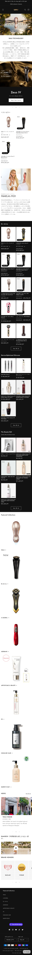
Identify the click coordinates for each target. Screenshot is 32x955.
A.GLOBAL (4, 617)
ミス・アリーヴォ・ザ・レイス (7, 339)
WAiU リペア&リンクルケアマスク (8, 454)
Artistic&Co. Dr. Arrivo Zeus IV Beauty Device (7, 157)
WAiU (2, 550)
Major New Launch (16, 100)
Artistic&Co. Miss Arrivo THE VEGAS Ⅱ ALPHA (22, 294)
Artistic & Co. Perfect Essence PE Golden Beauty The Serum (8, 397)
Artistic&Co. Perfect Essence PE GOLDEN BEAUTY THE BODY (23, 397)
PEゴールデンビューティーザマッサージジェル (23, 375)
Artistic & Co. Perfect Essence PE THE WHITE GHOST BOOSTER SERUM (8, 500)
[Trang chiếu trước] (12, 107)
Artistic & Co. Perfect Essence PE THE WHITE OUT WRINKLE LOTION (23, 478)
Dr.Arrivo (4, 584)
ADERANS (4, 651)
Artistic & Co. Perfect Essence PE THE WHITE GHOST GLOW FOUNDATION (23, 455)
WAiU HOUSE (7, 817)
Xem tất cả (16, 348)
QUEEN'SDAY (6, 918)
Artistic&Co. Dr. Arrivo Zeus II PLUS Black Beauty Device (22, 132)
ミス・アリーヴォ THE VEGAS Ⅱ (23, 316)
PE (2, 719)
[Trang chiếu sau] (19, 107)
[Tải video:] (16, 848)
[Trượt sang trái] (12, 831)
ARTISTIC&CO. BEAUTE (8, 685)
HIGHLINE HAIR (6, 753)
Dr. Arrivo (5, 901)
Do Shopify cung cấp (14, 948)
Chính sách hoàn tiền (24, 948)
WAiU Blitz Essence (5, 374)
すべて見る (16, 24)
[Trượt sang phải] (19, 831)
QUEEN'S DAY (5, 787)
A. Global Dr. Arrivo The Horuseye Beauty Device (21, 340)
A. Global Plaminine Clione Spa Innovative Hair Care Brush (8, 294)
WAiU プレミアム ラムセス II (7, 131)
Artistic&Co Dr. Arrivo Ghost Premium (7, 317)
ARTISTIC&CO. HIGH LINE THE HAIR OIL (8, 477)
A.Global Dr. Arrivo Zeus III (22, 243)
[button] (3, 9)
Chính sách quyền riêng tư (8, 950)
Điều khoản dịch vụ (18, 950)
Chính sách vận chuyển (16, 953)
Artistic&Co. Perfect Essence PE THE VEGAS (8, 418)
